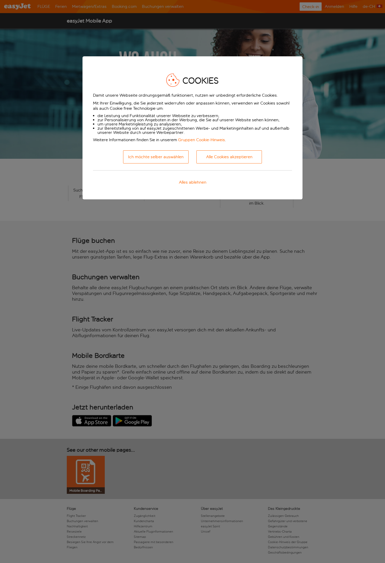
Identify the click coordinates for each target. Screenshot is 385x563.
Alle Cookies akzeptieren (229, 156)
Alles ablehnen (192, 182)
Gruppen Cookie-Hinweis (201, 139)
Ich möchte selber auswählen (156, 156)
